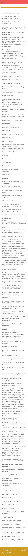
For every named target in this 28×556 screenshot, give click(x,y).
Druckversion (6, 549)
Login (25, 549)
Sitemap (13, 549)
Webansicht (23, 550)
